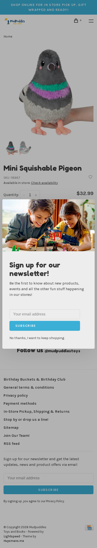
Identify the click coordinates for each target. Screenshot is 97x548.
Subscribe (25, 326)
